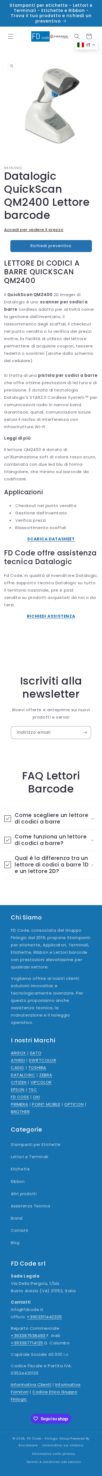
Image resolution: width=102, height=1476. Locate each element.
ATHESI (18, 1060)
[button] (11, 36)
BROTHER (20, 1111)
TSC (33, 1089)
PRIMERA (19, 1104)
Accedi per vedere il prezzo (33, 229)
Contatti (19, 1230)
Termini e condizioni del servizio (53, 1462)
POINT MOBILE (46, 1104)
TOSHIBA (37, 1067)
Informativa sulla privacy (53, 1454)
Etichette (20, 1169)
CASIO (17, 1067)
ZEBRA (45, 1075)
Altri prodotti (23, 1194)
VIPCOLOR (41, 1082)
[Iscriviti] (85, 732)
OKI (36, 1097)
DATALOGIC (23, 1075)
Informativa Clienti (31, 1384)
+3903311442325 (44, 1317)
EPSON (17, 1089)
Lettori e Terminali (29, 1157)
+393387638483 (29, 1335)
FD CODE (20, 1097)
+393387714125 (27, 1343)
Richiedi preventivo (51, 245)
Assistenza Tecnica (30, 1206)
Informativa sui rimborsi (63, 1445)
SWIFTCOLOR (42, 1060)
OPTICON (74, 1104)
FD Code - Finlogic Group (48, 1438)
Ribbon (18, 1181)
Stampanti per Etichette (36, 1144)
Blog (15, 1242)
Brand (17, 1218)
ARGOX (18, 1053)
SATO (35, 1053)
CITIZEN (18, 1082)
